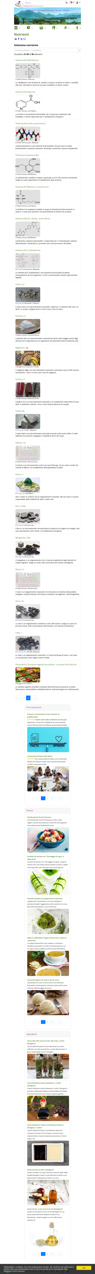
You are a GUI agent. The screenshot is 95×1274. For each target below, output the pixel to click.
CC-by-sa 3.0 (21, 652)
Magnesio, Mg (21, 347)
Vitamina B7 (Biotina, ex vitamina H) (31, 187)
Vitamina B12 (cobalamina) (27, 250)
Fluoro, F (19, 474)
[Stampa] (15, 39)
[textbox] (46, 50)
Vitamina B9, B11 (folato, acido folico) (32, 218)
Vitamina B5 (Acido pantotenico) (30, 123)
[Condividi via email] (24, 39)
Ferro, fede (20, 506)
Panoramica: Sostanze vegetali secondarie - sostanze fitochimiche (46, 664)
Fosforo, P (20, 379)
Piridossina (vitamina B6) (26, 155)
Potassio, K (20, 316)
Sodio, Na (19, 411)
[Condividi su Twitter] (21, 39)
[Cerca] (66, 3)
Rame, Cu (19, 569)
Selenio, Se (20, 442)
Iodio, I (18, 632)
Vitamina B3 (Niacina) (25, 92)
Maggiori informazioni (14, 1271)
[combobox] (47, 50)
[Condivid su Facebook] (18, 39)
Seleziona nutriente (26, 45)
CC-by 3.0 (20, 269)
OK (84, 1267)
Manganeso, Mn (22, 537)
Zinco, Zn (19, 601)
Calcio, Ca (19, 284)
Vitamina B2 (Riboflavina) (27, 60)
